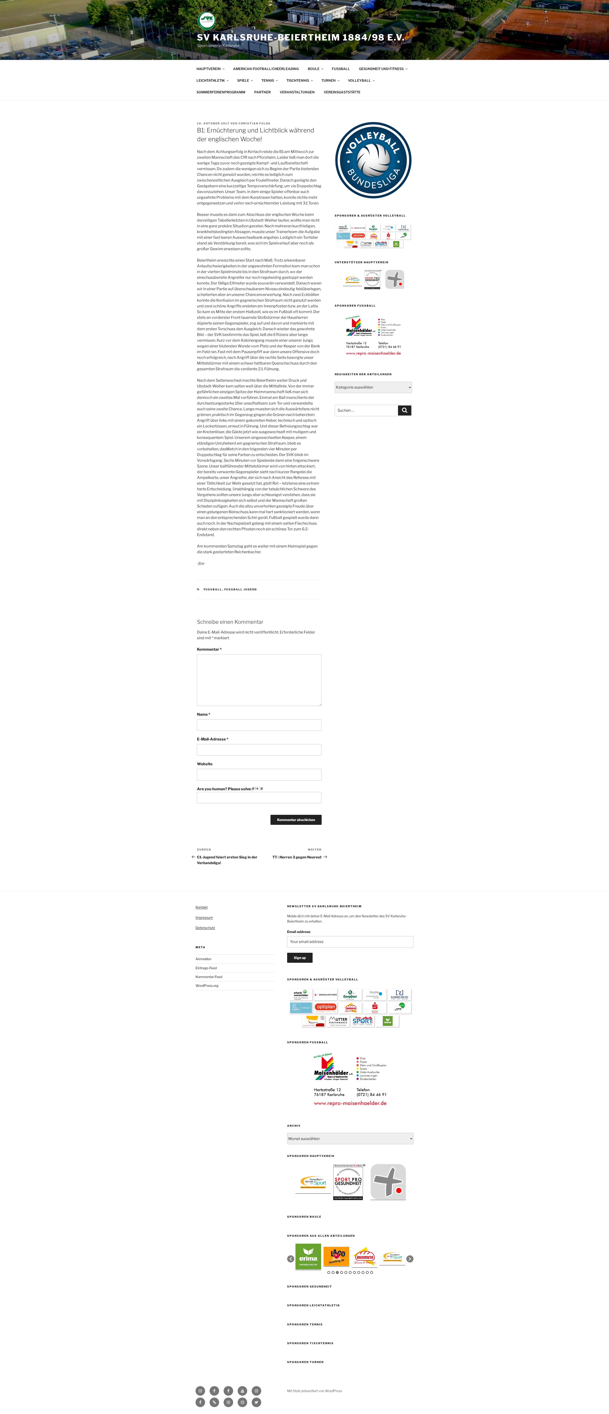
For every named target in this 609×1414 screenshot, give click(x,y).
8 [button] (358, 1272)
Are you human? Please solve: (224, 789)
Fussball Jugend (240, 589)
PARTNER (262, 92)
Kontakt (202, 907)
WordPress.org (207, 985)
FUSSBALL (341, 69)
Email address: (299, 932)
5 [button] (345, 1272)
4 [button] (341, 1272)
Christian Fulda (255, 123)
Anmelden (203, 959)
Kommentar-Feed (209, 977)
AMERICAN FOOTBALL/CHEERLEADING (266, 69)
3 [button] (337, 1272)
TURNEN (328, 80)
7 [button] (354, 1272)
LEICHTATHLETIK (210, 80)
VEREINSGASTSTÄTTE (342, 92)
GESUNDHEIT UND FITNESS (381, 69)
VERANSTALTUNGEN (297, 92)
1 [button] (328, 1272)
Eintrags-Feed (206, 968)
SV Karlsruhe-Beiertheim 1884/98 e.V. (301, 37)
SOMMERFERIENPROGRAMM (220, 92)
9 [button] (363, 1272)
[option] (352, 279)
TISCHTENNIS (297, 80)
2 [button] (333, 1272)
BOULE (313, 69)
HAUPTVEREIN (208, 69)
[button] (290, 1258)
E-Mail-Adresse (212, 739)
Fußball (213, 589)
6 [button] (350, 1272)
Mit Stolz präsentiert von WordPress (314, 1391)
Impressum (204, 917)
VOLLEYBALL (359, 80)
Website (204, 764)
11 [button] (371, 1272)
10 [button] (367, 1272)
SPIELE (243, 80)
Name (203, 714)
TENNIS (267, 80)
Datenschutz (205, 928)
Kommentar (209, 649)
